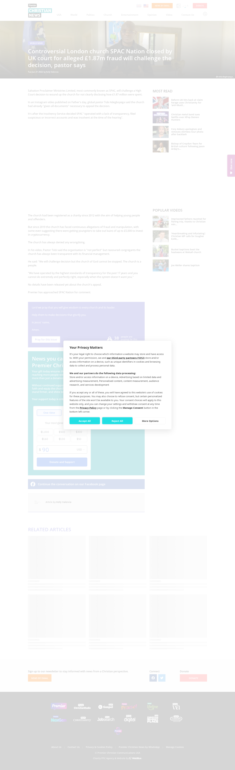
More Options (150, 420)
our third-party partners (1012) (126, 357)
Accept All (85, 420)
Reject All (117, 420)
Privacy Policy (88, 407)
